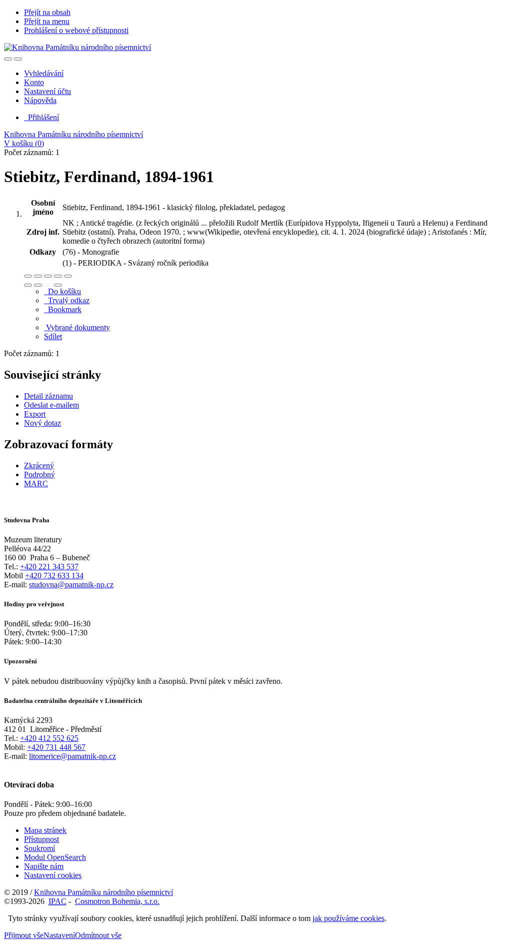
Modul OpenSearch (55, 857)
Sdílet (53, 336)
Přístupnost (41, 839)
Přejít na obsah (47, 12)
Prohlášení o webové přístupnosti (76, 30)
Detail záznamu (48, 396)
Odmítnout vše (98, 935)
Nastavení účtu (47, 91)
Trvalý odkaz (67, 300)
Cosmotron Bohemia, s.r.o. (117, 901)
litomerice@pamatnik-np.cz (72, 756)
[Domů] (77, 47)
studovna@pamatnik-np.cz (71, 584)
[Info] (68, 276)
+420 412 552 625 (49, 738)
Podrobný (39, 474)
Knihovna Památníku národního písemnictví (73, 134)
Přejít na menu (47, 21)
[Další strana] (58, 285)
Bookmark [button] (63, 309)
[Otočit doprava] (38, 285)
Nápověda (40, 100)
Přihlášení (41, 117)
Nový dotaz (42, 423)
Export (35, 414)
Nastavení (59, 935)
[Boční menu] (8, 59)
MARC (36, 483)
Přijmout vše (24, 935)
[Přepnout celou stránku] (58, 276)
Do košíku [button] (62, 291)
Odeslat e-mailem (51, 405)
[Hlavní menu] (18, 59)
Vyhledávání (44, 73)
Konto (34, 82)
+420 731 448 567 (56, 747)
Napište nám (44, 866)
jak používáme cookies (348, 918)
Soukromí (39, 848)
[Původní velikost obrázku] (48, 276)
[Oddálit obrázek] (38, 276)
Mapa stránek (45, 830)
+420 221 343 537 (49, 566)
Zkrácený (39, 465)
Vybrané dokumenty (77, 327)
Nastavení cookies (53, 875)
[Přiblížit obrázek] (28, 276)
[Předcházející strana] (48, 285)
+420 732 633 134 (54, 575)
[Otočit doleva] (28, 285)
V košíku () (24, 143)
